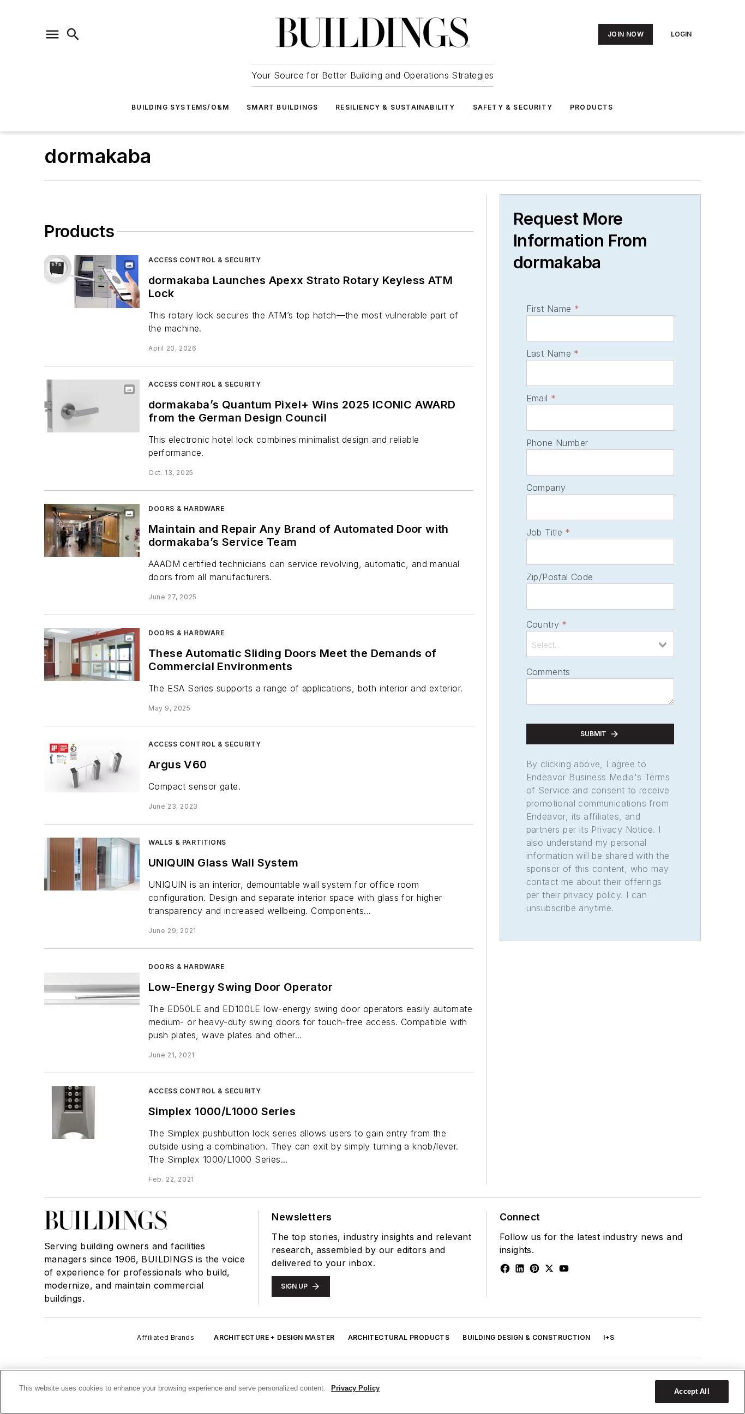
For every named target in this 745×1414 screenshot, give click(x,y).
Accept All (691, 1391)
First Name (552, 308)
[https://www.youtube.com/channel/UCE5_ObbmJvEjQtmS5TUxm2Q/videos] (563, 1268)
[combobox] (600, 644)
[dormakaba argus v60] (92, 765)
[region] (372, 1391)
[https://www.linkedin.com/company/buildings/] (519, 1268)
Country (546, 624)
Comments (548, 671)
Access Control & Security (204, 260)
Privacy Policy (355, 1388)
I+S (608, 1337)
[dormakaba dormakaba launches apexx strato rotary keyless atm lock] (92, 281)
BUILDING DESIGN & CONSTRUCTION (526, 1337)
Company (546, 487)
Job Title (548, 532)
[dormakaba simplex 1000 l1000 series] (92, 1112)
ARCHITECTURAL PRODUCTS (399, 1337)
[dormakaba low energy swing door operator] (92, 988)
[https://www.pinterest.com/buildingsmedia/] (534, 1268)
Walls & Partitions (187, 842)
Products (592, 107)
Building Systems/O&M (180, 107)
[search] (73, 34)
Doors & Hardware (186, 508)
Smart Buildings (282, 107)
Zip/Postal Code (559, 576)
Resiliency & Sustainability (395, 107)
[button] (52, 34)
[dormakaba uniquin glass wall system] (92, 864)
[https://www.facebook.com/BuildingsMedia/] (505, 1268)
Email (541, 398)
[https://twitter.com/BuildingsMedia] (549, 1268)
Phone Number (557, 442)
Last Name (552, 353)
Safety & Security (512, 107)
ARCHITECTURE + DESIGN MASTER (274, 1337)
